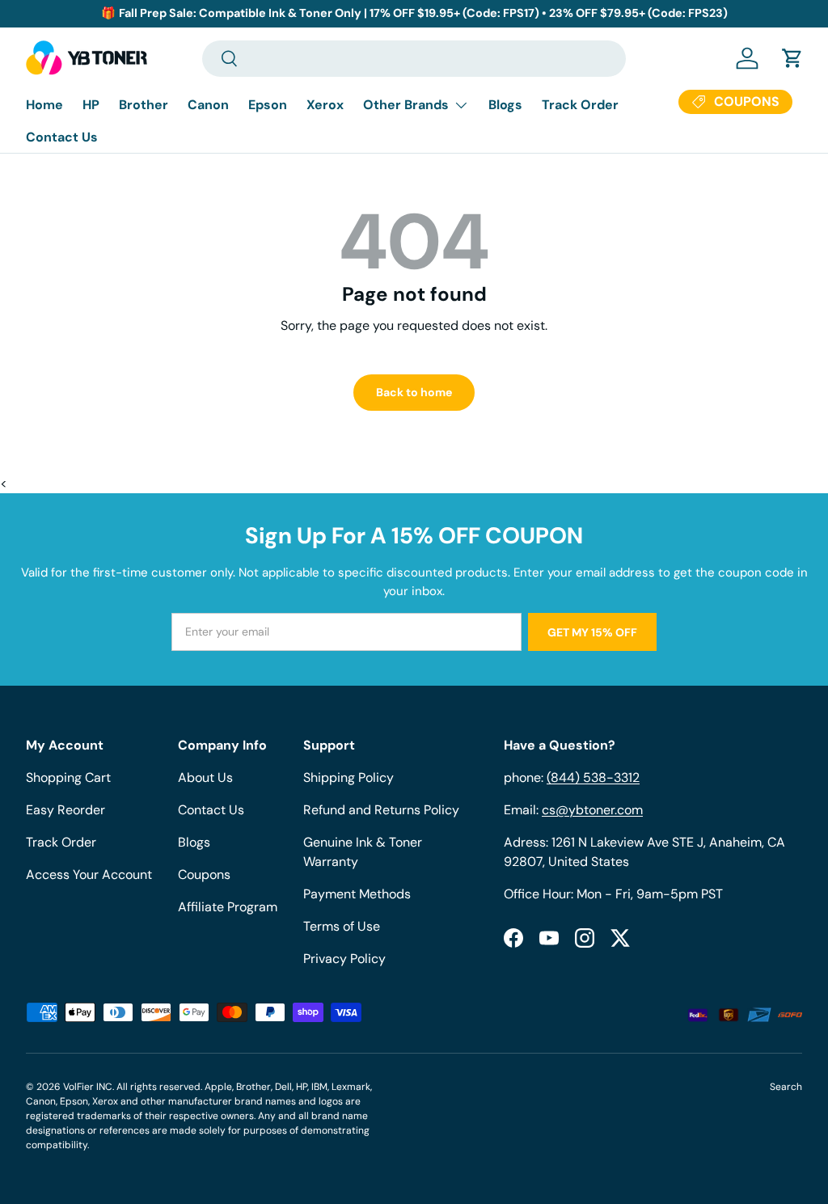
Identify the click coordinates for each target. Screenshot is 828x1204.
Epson (267, 104)
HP (90, 104)
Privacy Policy (344, 958)
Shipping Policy (348, 777)
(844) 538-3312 (593, 777)
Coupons (204, 874)
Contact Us (62, 137)
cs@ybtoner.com (592, 809)
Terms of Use (341, 926)
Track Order (580, 104)
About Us (205, 777)
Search (786, 1086)
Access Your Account (89, 874)
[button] (792, 58)
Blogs (505, 104)
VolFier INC (87, 1086)
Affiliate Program (227, 906)
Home (44, 104)
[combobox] (414, 58)
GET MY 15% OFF (592, 632)
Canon (208, 104)
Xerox (325, 104)
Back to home (414, 392)
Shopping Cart (68, 777)
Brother (143, 104)
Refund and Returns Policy (381, 809)
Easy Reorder (65, 809)
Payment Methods (357, 893)
